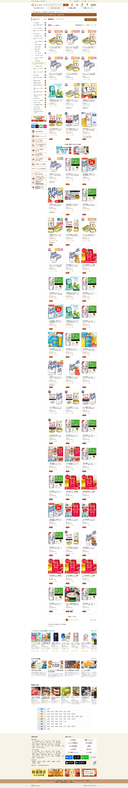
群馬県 (56, 713)
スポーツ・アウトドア (36, 745)
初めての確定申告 (89, 742)
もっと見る (95, 630)
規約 (53, 780)
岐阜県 (72, 716)
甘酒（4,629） (38, 60)
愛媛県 (56, 723)
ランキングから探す (35, 749)
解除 (45, 19)
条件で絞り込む (90, 19)
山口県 (64, 721)
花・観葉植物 (57, 745)
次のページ (92, 619)
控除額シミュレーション (89, 739)
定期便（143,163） (37, 108)
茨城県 (48, 713)
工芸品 (52, 745)
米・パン (42, 740)
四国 (42, 723)
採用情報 (71, 782)
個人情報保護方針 (59, 780)
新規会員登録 (76, 1)
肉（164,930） (36, 22)
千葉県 (64, 713)
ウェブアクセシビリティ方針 (79, 780)
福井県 (60, 716)
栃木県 (52, 713)
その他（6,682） (37, 106)
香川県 (52, 723)
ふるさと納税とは (73, 739)
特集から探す (33, 765)
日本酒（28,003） (38, 44)
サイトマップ (41, 780)
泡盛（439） (37, 51)
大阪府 (60, 718)
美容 (42, 745)
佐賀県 (52, 726)
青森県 (48, 711)
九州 (42, 726)
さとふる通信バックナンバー (73, 752)
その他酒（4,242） (38, 66)
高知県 (60, 723)
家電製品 (37, 744)
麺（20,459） (36, 75)
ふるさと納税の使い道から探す (43, 765)
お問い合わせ (89, 749)
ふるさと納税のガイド (72, 5)
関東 (42, 713)
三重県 (48, 718)
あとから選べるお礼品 (40, 747)
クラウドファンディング (92, 1)
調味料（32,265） (37, 80)
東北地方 (39, 761)
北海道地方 (34, 761)
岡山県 (56, 721)
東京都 (68, 713)
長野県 (68, 716)
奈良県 (68, 718)
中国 (42, 721)
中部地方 (48, 761)
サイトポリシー (48, 780)
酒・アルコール (35, 742)
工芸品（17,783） (37, 102)
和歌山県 (73, 718)
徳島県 (48, 723)
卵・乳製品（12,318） (38, 35)
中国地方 (58, 761)
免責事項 (87, 780)
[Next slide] (95, 642)
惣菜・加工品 (58, 742)
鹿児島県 (73, 726)
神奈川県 (73, 713)
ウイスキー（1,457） (39, 55)
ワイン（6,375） (38, 53)
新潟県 (48, 716)
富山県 (52, 716)
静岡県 (77, 716)
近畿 (42, 718)
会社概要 (56, 782)
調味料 (33, 744)
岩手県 (52, 711)
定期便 (33, 747)
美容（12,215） (37, 98)
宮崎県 (68, 726)
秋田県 (60, 711)
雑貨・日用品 (57, 744)
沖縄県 (48, 728)
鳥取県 (48, 721)
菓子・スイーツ (49, 742)
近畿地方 (53, 761)
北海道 (41, 708)
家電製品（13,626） (38, 82)
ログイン (70, 1)
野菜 (53, 740)
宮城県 (56, 711)
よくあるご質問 (83, 1)
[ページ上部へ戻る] (123, 779)
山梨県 (64, 716)
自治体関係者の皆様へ (64, 782)
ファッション (47, 745)
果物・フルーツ (48, 740)
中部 (42, 716)
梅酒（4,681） (38, 48)
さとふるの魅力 (89, 752)
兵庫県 (64, 718)
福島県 (68, 711)
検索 (66, 4)
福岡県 (48, 726)
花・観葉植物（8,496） (38, 104)
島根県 (52, 721)
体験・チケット (51, 744)
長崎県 (56, 726)
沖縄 (42, 728)
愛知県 (81, 716)
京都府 (56, 718)
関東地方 (44, 761)
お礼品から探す (34, 739)
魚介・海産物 (37, 740)
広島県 (60, 721)
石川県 (56, 716)
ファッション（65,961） (38, 100)
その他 (63, 745)
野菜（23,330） (37, 33)
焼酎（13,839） (38, 46)
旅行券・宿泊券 (44, 744)
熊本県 (60, 726)
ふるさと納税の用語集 (73, 746)
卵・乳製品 (58, 740)
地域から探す (33, 759)
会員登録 (89, 746)
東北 (42, 711)
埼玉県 (60, 713)
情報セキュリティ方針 (68, 780)
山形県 (64, 711)
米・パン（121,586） (38, 28)
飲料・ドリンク (42, 742)
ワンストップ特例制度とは (73, 742)
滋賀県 (52, 718)
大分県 (64, 726)
